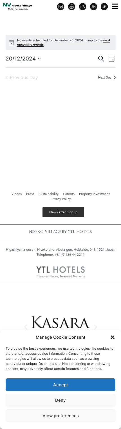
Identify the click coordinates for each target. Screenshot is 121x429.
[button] (112, 337)
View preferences (60, 415)
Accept (60, 384)
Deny (60, 400)
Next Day (104, 77)
